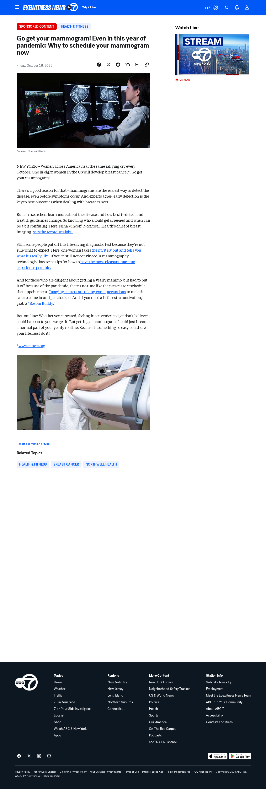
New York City (117, 682)
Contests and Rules (219, 722)
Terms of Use (131, 772)
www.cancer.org (31, 345)
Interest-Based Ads (152, 772)
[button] (17, 7)
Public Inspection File (178, 772)
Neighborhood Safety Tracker (169, 689)
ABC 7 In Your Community (224, 702)
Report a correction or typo (33, 444)
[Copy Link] (146, 64)
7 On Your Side (64, 702)
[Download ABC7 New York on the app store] (218, 756)
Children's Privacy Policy (73, 772)
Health (153, 708)
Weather (59, 689)
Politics (154, 702)
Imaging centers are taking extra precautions (87, 291)
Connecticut (115, 708)
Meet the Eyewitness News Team (228, 695)
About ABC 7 (215, 708)
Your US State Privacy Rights (105, 772)
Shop (57, 722)
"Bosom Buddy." (41, 303)
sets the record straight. (53, 231)
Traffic (58, 695)
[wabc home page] (26, 682)
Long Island (115, 695)
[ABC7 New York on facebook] (19, 756)
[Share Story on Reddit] (118, 64)
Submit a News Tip (219, 682)
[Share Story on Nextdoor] (127, 64)
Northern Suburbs (120, 702)
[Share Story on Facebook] (98, 64)
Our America (157, 722)
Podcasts (155, 735)
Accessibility (214, 715)
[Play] (212, 54)
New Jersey (115, 689)
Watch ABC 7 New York (70, 728)
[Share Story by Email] (137, 64)
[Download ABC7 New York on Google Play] (240, 756)
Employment (214, 689)
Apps (57, 735)
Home (58, 682)
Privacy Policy (22, 772)
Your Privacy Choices (45, 772)
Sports (153, 715)
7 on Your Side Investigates (72, 708)
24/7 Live (89, 7)
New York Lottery (161, 682)
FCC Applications (203, 772)
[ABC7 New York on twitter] (29, 756)
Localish (59, 715)
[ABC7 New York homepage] (50, 7)
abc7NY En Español (163, 742)
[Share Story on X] (108, 64)
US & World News (161, 695)
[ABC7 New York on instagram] (39, 756)
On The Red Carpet (162, 728)
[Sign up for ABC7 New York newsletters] (49, 756)
